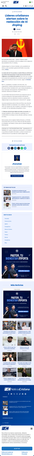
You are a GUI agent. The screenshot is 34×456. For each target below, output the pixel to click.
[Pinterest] (22, 394)
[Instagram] (30, 6)
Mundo (6, 237)
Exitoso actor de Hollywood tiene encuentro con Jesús (24, 348)
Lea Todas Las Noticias (17, 175)
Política (15, 11)
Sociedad (20, 11)
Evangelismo (7, 226)
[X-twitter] (28, 6)
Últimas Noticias (9, 187)
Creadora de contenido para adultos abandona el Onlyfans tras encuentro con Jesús (9, 365)
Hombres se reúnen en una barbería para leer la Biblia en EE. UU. (21, 192)
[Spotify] (25, 394)
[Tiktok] (32, 6)
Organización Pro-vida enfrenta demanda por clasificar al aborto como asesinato (21, 198)
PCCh (6, 69)
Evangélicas (7, 240)
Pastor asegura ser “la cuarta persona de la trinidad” (10, 380)
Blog (6, 242)
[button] (31, 428)
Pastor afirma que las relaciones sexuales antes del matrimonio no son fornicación (21, 205)
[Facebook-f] (23, 6)
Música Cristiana (8, 229)
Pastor (6, 232)
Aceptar (17, 448)
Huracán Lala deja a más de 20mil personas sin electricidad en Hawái (24, 364)
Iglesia (6, 223)
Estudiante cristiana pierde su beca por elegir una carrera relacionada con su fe (24, 380)
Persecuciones (8, 221)
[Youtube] (25, 6)
